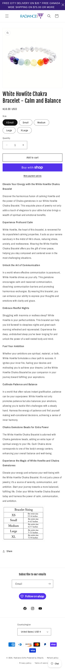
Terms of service (42, 663)
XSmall (10, 122)
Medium (41, 122)
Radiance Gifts (20, 657)
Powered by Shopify (35, 657)
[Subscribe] (49, 584)
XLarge (24, 130)
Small (26, 122)
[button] (7, 16)
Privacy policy (25, 663)
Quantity (6, 138)
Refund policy (53, 658)
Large (9, 130)
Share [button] (9, 551)
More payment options (33, 175)
